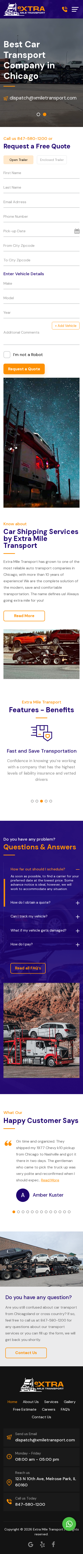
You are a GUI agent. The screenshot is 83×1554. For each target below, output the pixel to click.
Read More (24, 615)
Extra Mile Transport (48, 1529)
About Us (31, 1401)
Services (51, 1401)
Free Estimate (24, 1409)
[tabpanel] (41, 755)
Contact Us (26, 1352)
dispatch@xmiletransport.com (42, 98)
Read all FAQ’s (28, 968)
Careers (48, 1409)
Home (12, 1401)
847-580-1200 (64, 9)
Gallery (70, 1401)
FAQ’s (65, 1409)
